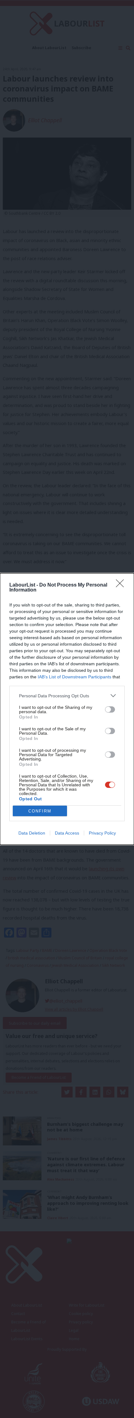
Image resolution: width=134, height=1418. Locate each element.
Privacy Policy (102, 833)
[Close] (122, 585)
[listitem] (67, 695)
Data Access (67, 833)
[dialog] (67, 709)
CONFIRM (39, 811)
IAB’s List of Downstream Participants (74, 676)
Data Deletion (31, 833)
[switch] (110, 709)
